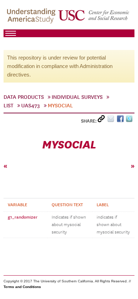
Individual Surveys (77, 97)
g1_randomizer (23, 217)
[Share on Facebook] (121, 120)
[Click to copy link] (102, 120)
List (8, 105)
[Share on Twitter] (130, 120)
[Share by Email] (112, 120)
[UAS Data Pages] (32, 18)
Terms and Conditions (22, 287)
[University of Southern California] (94, 18)
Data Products (24, 97)
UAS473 (30, 105)
